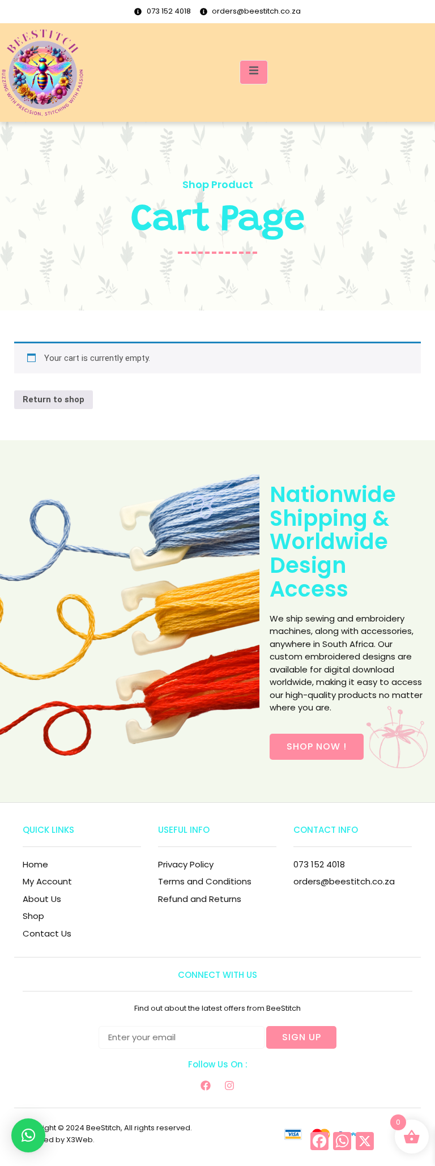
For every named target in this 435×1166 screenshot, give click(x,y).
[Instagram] (229, 1085)
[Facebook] (206, 1085)
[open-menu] (254, 72)
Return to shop (53, 399)
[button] (28, 1135)
